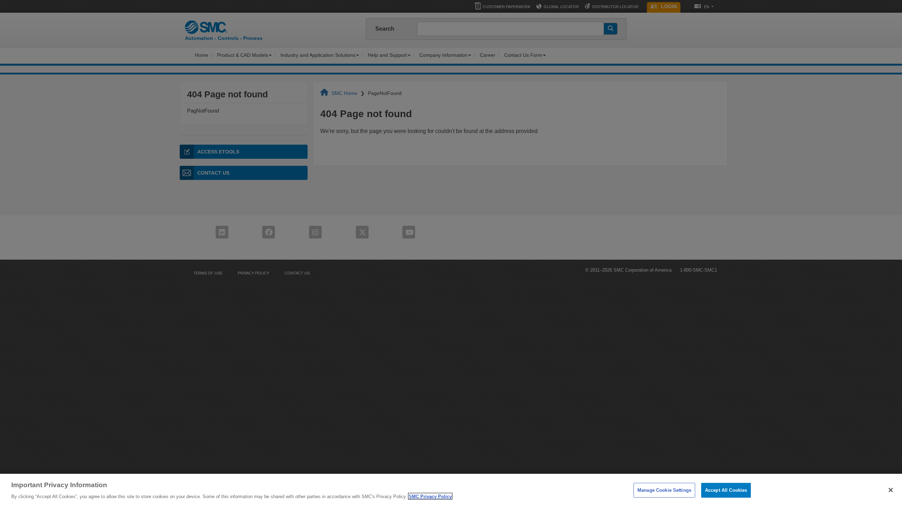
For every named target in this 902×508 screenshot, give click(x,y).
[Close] (890, 490)
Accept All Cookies (726, 490)
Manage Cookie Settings (664, 490)
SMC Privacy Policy (430, 496)
